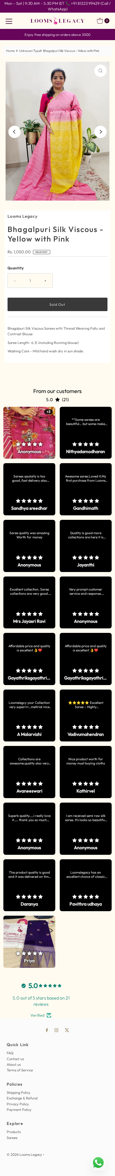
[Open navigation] (8, 20)
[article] (29, 433)
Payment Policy (19, 1109)
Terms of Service (20, 1070)
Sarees (12, 1137)
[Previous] (14, 132)
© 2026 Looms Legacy (24, 1154)
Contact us (15, 1058)
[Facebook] (47, 1030)
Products (14, 1131)
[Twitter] (67, 1030)
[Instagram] (56, 1030)
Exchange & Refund (22, 1098)
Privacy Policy (18, 1104)
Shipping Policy (18, 1092)
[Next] (100, 132)
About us (14, 1064)
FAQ (10, 1053)
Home (10, 51)
